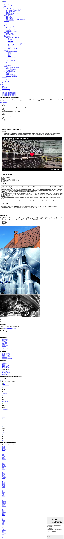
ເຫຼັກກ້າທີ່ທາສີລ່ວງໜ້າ (10, 20)
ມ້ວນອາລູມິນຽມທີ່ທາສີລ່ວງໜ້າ (11, 69)
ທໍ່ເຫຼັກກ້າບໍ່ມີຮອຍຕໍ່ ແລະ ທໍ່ (10, 34)
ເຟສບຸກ (3, 432)
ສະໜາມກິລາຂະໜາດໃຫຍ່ (10, 29)
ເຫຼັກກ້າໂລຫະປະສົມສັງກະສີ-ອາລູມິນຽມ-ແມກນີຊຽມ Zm (15, 19)
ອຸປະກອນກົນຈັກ (5, 366)
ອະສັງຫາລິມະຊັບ (5, 363)
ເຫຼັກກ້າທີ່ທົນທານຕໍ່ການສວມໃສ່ (11, 51)
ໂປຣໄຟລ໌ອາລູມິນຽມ (9, 70)
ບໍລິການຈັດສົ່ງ (4, 357)
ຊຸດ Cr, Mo (10, 39)
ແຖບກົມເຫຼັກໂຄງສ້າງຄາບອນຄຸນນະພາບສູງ (13, 49)
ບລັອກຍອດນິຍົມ (5, 374)
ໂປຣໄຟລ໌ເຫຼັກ (6, 21)
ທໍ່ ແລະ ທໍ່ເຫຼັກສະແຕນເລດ (10, 64)
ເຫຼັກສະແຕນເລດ (7, 61)
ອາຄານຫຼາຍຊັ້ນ (9, 28)
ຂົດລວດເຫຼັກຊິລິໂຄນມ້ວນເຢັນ (11, 11)
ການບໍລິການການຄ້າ (5, 355)
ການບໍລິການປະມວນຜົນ (6, 353)
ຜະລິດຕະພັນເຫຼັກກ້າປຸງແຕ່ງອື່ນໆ (11, 76)
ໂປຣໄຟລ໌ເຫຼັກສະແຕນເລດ (10, 62)
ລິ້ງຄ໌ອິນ (3, 417)
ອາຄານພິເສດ (8, 30)
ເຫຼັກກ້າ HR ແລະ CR (7, 8)
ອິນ (2, 440)
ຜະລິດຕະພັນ (4, 7)
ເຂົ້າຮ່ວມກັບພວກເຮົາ (5, 81)
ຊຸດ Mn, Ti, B (10, 42)
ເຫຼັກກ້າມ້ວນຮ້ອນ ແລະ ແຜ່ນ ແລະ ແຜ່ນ (12, 13)
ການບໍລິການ (4, 77)
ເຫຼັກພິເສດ (6, 50)
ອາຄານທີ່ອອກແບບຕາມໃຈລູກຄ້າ (11, 31)
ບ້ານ (3, 86)
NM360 (9, 52)
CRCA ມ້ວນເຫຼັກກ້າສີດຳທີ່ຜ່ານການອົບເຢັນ (13, 10)
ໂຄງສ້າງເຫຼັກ (6, 25)
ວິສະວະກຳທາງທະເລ (5, 365)
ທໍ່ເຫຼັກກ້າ (5, 35)
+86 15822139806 (5, 393)
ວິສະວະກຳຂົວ (8, 27)
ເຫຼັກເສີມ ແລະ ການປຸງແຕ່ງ (10, 74)
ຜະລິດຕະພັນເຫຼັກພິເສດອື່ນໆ (11, 60)
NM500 (9, 55)
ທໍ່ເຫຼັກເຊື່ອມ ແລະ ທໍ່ (9, 33)
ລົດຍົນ (3, 364)
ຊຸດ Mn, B (10, 40)
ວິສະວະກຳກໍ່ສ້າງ (5, 362)
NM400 (9, 53)
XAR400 (9, 56)
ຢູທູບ (3, 424)
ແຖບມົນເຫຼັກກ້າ (7, 36)
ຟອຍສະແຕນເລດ (9, 65)
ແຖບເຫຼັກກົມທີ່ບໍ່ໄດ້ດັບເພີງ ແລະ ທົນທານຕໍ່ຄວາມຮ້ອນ (14, 45)
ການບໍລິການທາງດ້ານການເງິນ (7, 358)
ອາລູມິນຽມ (6, 66)
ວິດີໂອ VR (6, 6)
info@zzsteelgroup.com (10, 328)
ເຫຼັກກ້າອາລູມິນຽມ (9, 18)
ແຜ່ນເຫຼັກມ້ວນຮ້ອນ (9, 14)
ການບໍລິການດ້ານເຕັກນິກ (6, 356)
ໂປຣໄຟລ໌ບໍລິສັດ (4, 371)
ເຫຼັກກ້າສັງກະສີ (8, 16)
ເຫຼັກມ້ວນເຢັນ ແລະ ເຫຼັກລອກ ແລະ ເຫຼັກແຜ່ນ (13, 9)
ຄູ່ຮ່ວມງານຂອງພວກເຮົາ (8, 5)
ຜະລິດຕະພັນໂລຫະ (5, 367)
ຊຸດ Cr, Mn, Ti (10, 41)
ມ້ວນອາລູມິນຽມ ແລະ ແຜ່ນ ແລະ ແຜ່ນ (12, 67)
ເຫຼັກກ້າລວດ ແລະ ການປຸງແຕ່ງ (11, 75)
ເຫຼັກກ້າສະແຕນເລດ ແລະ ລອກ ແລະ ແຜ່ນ (13, 63)
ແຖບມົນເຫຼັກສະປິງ (9, 46)
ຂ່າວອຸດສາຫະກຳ (7, 80)
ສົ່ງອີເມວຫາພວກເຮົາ (3, 102)
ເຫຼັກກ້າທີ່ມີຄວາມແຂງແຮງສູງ (11, 57)
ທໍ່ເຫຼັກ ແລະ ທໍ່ (6, 32)
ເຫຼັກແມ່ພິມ (8, 12)
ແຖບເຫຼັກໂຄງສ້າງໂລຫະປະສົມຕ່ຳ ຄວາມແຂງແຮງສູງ (14, 48)
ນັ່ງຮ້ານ (7, 73)
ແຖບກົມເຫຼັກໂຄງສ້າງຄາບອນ (11, 47)
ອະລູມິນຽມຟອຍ (9, 68)
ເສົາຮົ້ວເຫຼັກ (8, 72)
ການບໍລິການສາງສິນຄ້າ (6, 354)
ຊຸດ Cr (9, 38)
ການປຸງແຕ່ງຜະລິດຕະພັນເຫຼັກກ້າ (9, 71)
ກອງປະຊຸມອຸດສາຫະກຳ (10, 26)
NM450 (9, 54)
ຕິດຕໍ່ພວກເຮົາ (4, 82)
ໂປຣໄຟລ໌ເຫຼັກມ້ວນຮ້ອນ (10, 22)
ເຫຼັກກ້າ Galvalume (9, 17)
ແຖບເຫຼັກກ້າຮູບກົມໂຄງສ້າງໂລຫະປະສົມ (12, 37)
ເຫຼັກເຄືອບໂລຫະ (7, 15)
